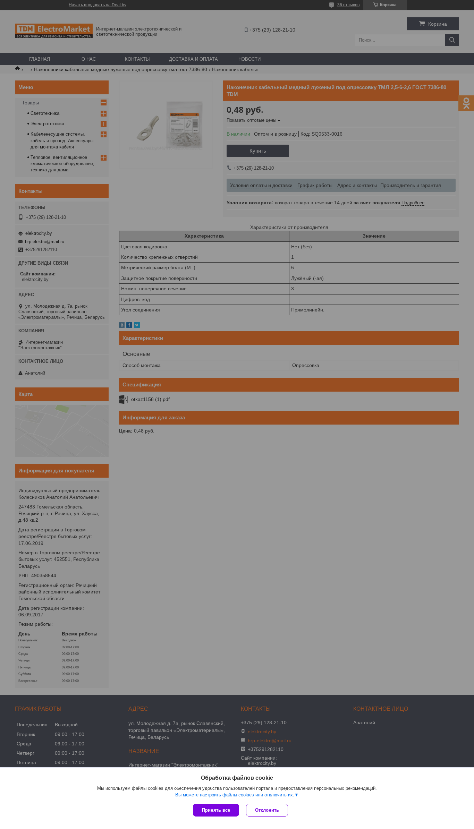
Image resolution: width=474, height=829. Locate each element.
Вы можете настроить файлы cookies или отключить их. (234, 794)
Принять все (216, 810)
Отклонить (267, 810)
